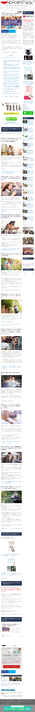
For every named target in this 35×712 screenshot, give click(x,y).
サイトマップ (3, 700)
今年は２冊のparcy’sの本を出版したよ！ (10, 91)
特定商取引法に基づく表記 (21, 701)
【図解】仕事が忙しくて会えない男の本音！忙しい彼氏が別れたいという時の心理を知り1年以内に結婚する (28, 199)
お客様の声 (18, 6)
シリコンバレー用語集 (18, 700)
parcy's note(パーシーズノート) (10, 703)
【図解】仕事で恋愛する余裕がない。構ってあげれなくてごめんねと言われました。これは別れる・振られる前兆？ (28, 166)
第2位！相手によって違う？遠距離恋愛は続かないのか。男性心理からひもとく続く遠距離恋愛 (11, 86)
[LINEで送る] (15, 645)
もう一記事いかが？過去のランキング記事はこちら (11, 97)
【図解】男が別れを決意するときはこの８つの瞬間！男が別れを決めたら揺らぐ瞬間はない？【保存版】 (28, 145)
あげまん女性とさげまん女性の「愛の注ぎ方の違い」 (10, 290)
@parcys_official (27, 107)
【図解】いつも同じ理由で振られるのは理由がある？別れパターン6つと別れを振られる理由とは (28, 219)
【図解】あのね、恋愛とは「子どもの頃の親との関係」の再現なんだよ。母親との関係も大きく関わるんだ (28, 192)
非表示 (12, 55)
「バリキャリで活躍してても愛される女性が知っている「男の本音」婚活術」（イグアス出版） (28, 102)
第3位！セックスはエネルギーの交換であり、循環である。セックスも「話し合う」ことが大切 (11, 83)
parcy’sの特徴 (11, 6)
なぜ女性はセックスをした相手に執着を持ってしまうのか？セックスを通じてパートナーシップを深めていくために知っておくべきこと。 (11, 367)
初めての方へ (7, 6)
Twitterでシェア (12, 31)
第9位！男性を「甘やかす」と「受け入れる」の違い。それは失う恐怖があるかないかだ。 (11, 65)
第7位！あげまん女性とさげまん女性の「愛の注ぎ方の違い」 (11, 72)
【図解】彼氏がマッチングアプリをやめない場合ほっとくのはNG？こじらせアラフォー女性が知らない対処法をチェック (28, 152)
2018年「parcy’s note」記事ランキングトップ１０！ (11, 58)
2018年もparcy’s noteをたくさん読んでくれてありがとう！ (11, 94)
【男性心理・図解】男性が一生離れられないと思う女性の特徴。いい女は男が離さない (28, 159)
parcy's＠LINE (26, 110)
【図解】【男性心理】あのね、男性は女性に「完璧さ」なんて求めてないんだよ (28, 212)
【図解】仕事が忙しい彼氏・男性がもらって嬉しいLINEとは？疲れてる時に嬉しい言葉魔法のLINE (28, 186)
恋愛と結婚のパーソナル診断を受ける (11, 666)
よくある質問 (21, 6)
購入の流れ (8, 701)
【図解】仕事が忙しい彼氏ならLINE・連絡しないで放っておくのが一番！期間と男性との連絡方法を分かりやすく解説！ (28, 123)
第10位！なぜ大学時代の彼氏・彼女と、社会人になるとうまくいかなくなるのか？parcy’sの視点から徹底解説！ (11, 61)
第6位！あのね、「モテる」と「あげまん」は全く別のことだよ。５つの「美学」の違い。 (11, 75)
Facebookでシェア (5, 31)
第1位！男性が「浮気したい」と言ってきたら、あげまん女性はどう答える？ (11, 89)
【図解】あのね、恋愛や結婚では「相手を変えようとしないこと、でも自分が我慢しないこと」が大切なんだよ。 (28, 205)
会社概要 (7, 700)
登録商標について (14, 701)
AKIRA (25, 106)
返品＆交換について (25, 700)
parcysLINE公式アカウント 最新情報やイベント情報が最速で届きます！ (11, 123)
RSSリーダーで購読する (27, 260)
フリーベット (28, 701)
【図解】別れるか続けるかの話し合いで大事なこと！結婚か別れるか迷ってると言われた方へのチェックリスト (28, 172)
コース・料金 (14, 6)
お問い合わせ (25, 6)
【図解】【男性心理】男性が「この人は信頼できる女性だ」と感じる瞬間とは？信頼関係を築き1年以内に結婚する (28, 130)
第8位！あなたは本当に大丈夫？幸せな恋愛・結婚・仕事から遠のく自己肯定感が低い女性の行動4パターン (11, 68)
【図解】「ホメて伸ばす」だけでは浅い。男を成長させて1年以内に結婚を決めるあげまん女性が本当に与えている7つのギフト (28, 138)
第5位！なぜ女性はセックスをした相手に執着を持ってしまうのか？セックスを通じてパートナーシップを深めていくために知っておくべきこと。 (11, 78)
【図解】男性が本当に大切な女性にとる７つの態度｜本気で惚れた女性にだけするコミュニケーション (28, 179)
